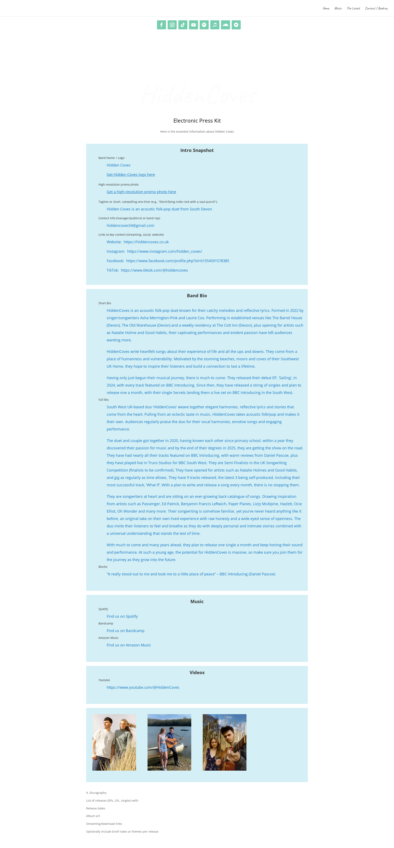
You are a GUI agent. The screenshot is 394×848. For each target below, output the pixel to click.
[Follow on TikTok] (182, 24)
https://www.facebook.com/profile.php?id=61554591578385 (177, 260)
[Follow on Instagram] (172, 24)
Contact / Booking (376, 8)
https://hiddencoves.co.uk (146, 241)
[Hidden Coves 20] (224, 769)
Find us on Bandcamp (125, 630)
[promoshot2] (114, 769)
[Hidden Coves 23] (169, 769)
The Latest (353, 8)
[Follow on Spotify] (204, 24)
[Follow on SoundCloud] (225, 24)
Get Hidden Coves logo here (131, 174)
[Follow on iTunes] (214, 24)
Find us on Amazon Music (129, 645)
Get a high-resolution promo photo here (141, 191)
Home (326, 8)
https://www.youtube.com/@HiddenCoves (143, 687)
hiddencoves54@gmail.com (130, 225)
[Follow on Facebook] (161, 24)
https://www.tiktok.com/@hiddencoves (154, 270)
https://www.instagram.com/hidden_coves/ (164, 251)
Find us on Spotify (122, 616)
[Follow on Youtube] (193, 24)
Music (337, 8)
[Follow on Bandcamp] (236, 24)
